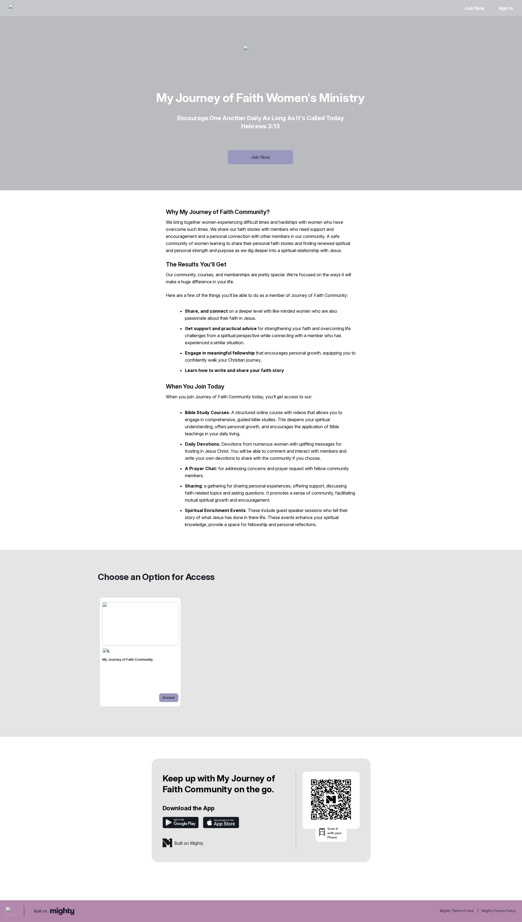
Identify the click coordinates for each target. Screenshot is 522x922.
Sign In (506, 8)
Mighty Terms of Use (457, 911)
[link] (140, 652)
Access (169, 698)
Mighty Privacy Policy (499, 911)
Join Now (474, 8)
